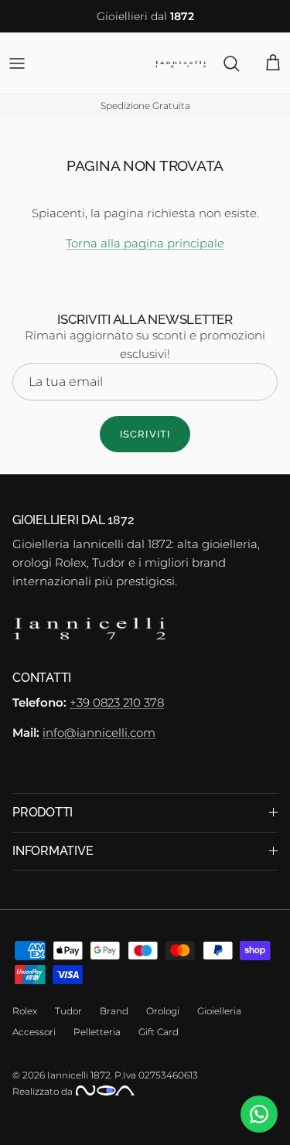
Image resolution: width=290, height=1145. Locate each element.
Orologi (162, 1011)
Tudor (68, 1011)
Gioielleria (219, 1011)
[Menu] (17, 63)
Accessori (34, 1032)
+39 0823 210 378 (117, 702)
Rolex (24, 1011)
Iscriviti (144, 434)
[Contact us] (259, 1114)
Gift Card (158, 1032)
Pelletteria (97, 1032)
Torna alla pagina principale (145, 243)
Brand (114, 1011)
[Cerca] (223, 63)
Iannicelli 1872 (79, 1075)
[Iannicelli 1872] (180, 63)
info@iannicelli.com (99, 732)
